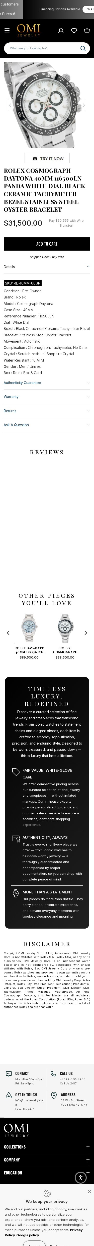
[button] (81, 1178)
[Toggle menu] (7, 30)
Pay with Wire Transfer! (66, 223)
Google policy (27, 1235)
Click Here (79, 9)
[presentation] (8, 633)
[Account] (61, 30)
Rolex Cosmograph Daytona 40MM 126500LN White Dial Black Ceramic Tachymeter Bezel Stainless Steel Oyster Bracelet (44, 650)
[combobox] (47, 48)
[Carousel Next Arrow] (83, 105)
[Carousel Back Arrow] (10, 105)
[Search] (83, 48)
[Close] (89, 1192)
